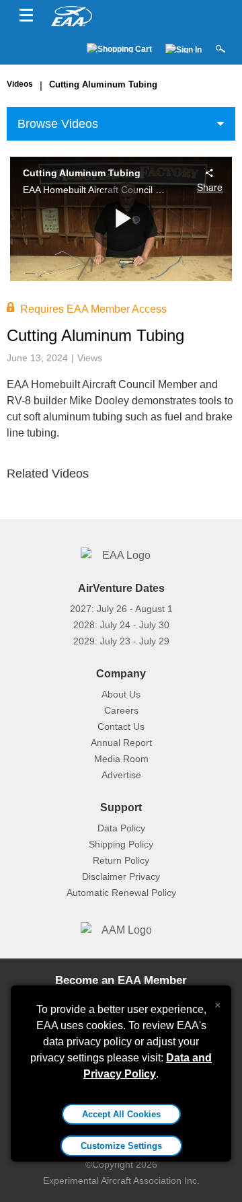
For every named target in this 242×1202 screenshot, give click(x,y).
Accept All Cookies (121, 1114)
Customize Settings (121, 1146)
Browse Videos (57, 123)
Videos (20, 84)
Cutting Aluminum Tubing (103, 84)
